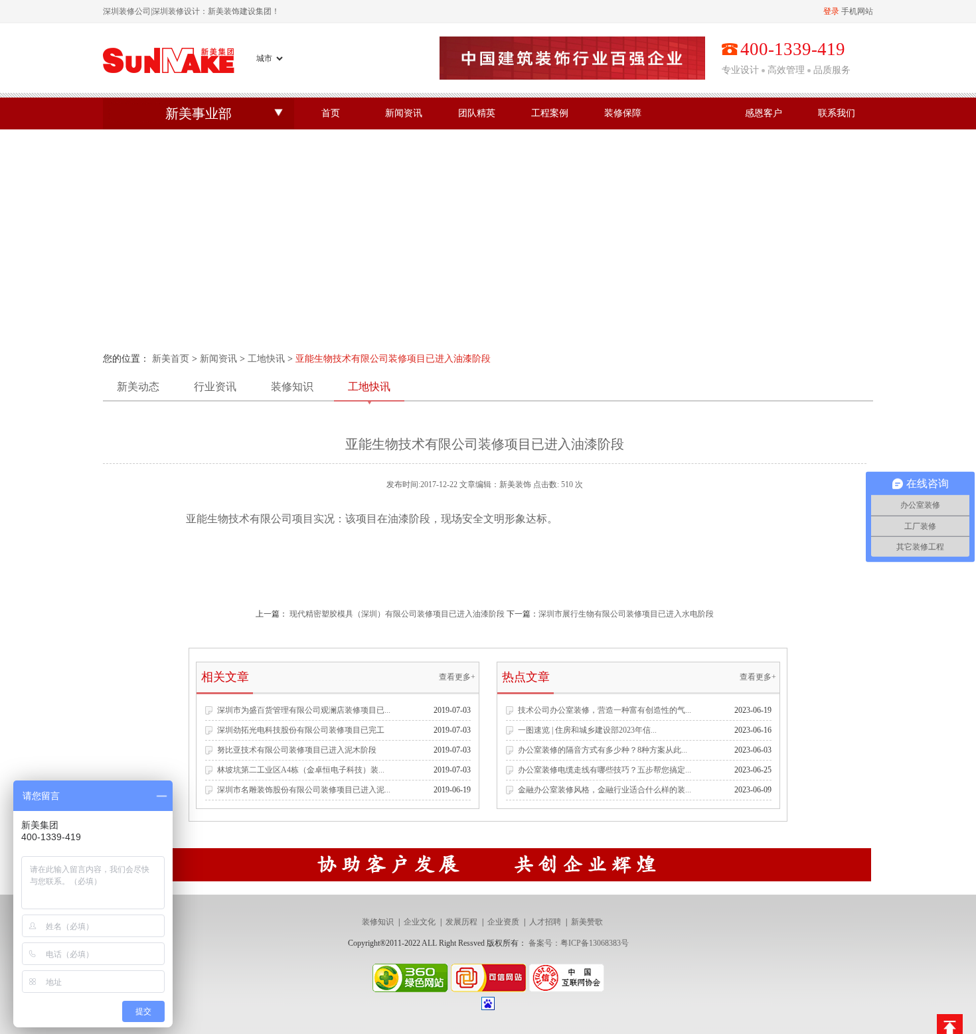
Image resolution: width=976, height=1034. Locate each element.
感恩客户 (763, 113)
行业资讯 (215, 386)
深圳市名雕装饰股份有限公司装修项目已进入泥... (303, 789)
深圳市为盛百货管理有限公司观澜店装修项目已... (303, 710)
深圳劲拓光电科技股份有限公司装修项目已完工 (300, 730)
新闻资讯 (403, 113)
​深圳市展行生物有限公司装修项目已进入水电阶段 (626, 614)
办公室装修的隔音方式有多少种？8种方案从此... (602, 750)
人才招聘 (545, 921)
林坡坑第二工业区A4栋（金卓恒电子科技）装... (300, 770)
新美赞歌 (587, 921)
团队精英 (476, 113)
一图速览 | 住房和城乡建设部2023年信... (587, 730)
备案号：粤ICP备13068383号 (579, 943)
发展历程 (461, 921)
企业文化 (420, 921)
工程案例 (549, 113)
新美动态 (138, 386)
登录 (831, 11)
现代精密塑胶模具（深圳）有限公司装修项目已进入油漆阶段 (397, 614)
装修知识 (292, 386)
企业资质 (503, 921)
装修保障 (622, 113)
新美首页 (170, 359)
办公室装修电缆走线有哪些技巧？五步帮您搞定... (604, 770)
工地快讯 (266, 359)
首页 (330, 113)
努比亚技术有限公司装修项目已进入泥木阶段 (296, 750)
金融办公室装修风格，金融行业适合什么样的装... (604, 789)
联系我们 (836, 113)
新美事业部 (198, 113)
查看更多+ (457, 677)
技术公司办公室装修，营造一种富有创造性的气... (604, 710)
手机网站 (857, 11)
